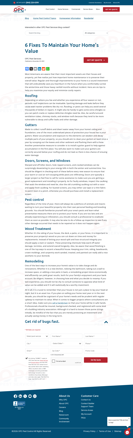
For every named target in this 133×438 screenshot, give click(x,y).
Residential (88, 18)
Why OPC (63, 400)
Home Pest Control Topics (44, 18)
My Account (107, 2)
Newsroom (64, 415)
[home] (19, 9)
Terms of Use (44, 360)
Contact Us (86, 400)
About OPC (116, 2)
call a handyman (60, 303)
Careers (62, 407)
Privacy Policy (35, 362)
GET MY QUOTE (111, 9)
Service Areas (87, 410)
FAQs (83, 418)
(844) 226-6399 (32, 3)
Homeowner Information (70, 18)
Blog (27, 18)
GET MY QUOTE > (96, 60)
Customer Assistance (95, 2)
